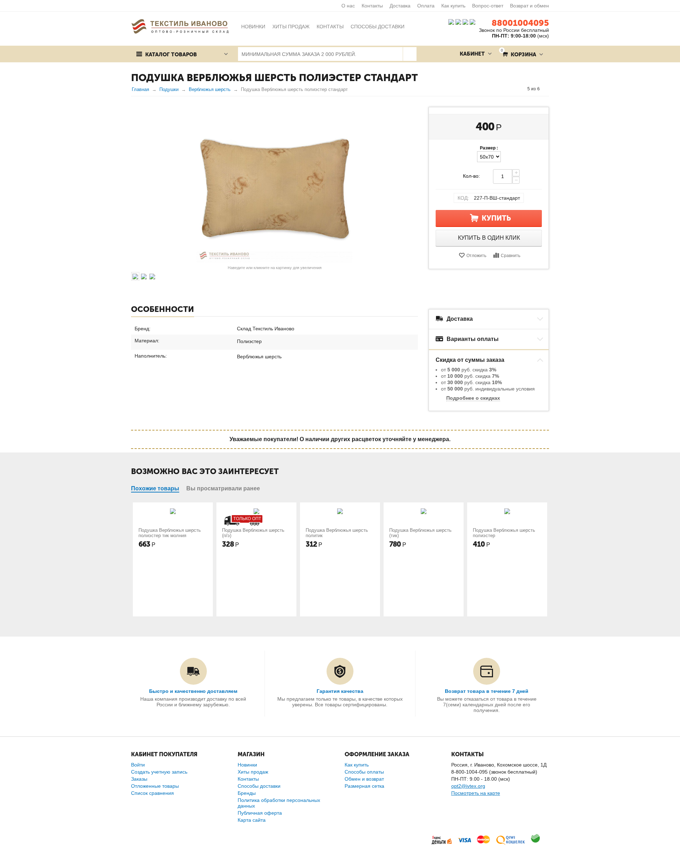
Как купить (453, 5)
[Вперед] (546, 89)
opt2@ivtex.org (468, 786)
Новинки (247, 765)
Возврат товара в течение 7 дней (486, 691)
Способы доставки (259, 786)
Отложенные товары (155, 786)
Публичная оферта (260, 813)
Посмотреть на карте (475, 793)
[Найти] (409, 54)
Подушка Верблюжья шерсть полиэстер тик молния (169, 533)
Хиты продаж (253, 772)
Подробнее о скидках (473, 398)
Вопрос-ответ (487, 5)
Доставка (400, 5)
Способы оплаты (364, 772)
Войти (138, 765)
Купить (496, 218)
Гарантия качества (340, 691)
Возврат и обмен (529, 5)
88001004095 (520, 23)
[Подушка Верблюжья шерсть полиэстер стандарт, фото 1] (274, 185)
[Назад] (520, 89)
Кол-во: (471, 176)
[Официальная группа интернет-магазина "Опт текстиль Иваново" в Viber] (464, 21)
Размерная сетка (364, 786)
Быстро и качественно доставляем (193, 691)
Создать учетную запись (159, 772)
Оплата (426, 5)
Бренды (247, 793)
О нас (348, 5)
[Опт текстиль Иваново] (180, 26)
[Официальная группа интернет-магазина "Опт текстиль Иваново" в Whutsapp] (474, 21)
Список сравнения (152, 793)
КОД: (463, 198)
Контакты (372, 5)
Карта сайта (252, 820)
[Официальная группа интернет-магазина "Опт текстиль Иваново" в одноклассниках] (458, 21)
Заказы (139, 779)
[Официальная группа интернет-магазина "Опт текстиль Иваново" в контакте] (451, 21)
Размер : (489, 148)
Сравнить (510, 255)
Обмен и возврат (364, 779)
